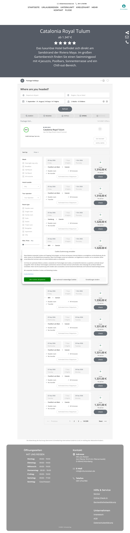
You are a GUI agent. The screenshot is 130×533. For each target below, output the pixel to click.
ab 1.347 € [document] (65, 37)
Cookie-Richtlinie (28, 274)
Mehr (95, 7)
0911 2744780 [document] (82, 4)
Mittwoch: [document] (31, 467)
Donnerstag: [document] (33, 470)
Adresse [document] (80, 454)
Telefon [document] (79, 478)
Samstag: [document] (31, 478)
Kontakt (58, 10)
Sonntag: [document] (31, 482)
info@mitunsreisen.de (85, 471)
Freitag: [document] (30, 474)
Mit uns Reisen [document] (35, 454)
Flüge (68, 10)
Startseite (33, 7)
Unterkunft (67, 7)
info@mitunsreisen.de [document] (66, 4)
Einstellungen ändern (93, 279)
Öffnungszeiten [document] (33, 450)
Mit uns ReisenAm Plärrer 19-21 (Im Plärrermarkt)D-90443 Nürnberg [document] (90, 459)
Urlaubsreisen (49, 7)
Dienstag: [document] (31, 463)
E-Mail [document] (79, 469)
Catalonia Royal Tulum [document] (65, 31)
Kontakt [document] (77, 450)
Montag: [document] (31, 459)
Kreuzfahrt (83, 7)
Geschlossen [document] (44, 482)
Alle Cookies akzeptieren (37, 279)
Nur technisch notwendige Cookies (65, 279)
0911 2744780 (81, 481)
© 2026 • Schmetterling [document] (65, 527)
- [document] (44, 459)
